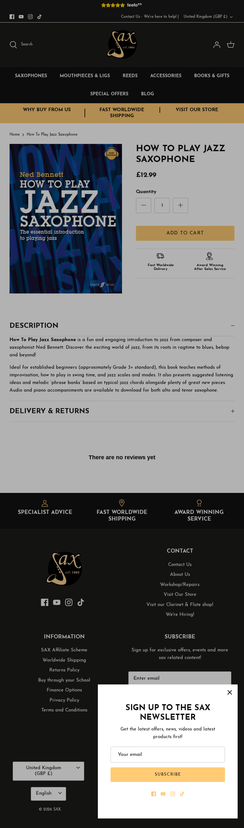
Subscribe (167, 774)
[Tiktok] (182, 793)
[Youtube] (163, 793)
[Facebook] (153, 793)
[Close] (230, 692)
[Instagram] (172, 793)
